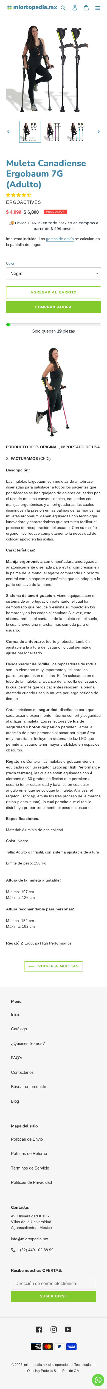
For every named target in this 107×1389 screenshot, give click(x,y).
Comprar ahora (53, 307)
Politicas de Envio (27, 1139)
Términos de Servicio (30, 1168)
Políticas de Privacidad (31, 1182)
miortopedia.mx (35, 1365)
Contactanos (22, 1072)
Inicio (15, 1014)
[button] (19, 195)
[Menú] (97, 7)
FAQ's (16, 1057)
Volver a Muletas (57, 966)
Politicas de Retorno (29, 1153)
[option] (30, 131)
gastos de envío (60, 239)
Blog (15, 1101)
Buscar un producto (28, 1086)
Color (10, 263)
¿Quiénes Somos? (28, 1043)
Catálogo (19, 1028)
